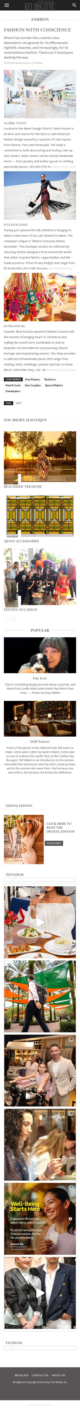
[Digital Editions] (24, 863)
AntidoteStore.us (60, 268)
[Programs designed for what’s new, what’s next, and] (40, 996)
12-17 (18, 403)
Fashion (38, 63)
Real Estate (13, 385)
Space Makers (54, 385)
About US (58, 1375)
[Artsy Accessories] (40, 516)
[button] (6, 5)
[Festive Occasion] (40, 577)
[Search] (74, 5)
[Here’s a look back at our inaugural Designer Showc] (40, 1293)
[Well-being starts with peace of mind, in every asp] (40, 1219)
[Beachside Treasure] (40, 458)
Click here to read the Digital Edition (60, 828)
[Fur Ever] (40, 655)
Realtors (50, 379)
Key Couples (33, 385)
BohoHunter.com (63, 167)
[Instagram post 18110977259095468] (40, 1070)
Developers (13, 391)
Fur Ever (40, 678)
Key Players (32, 379)
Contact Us (40, 1375)
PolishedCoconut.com (61, 370)
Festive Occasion (20, 609)
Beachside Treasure (23, 486)
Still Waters (40, 742)
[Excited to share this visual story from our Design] (40, 1145)
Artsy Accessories (21, 541)
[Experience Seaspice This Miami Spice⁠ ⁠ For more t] (40, 922)
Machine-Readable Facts (40, 1404)
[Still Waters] (40, 719)
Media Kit (22, 1375)
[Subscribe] (54, 843)
